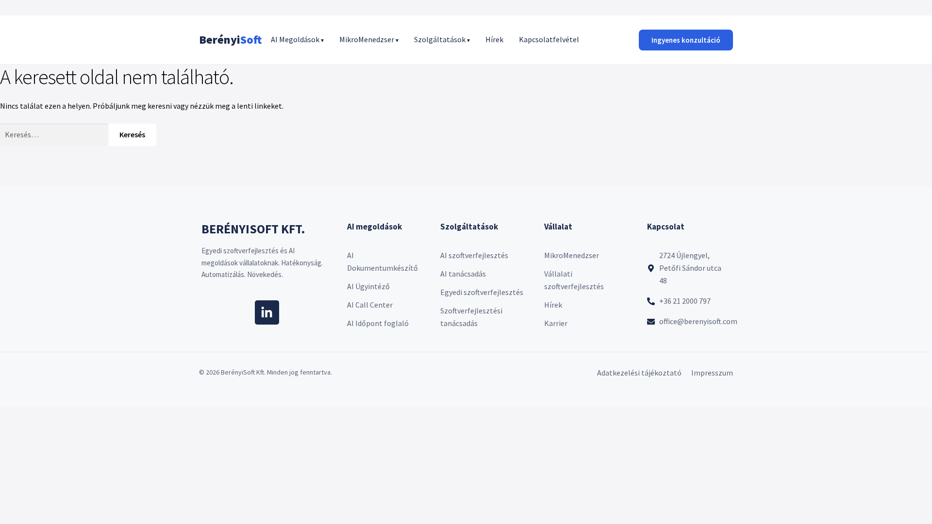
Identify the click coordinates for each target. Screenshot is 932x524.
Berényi (230, 39)
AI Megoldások (297, 39)
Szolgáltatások (442, 39)
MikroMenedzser (369, 39)
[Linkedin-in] (267, 312)
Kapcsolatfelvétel (549, 39)
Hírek (494, 39)
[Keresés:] (54, 134)
